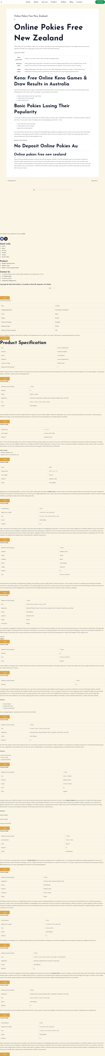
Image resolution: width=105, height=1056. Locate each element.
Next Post (95, 180)
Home (28, 2)
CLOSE (5, 298)
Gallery (63, 2)
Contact (79, 2)
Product (54, 2)
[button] (54, 2)
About (36, 2)
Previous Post (11, 180)
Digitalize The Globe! (44, 284)
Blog (71, 2)
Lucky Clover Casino (19, 52)
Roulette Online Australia (20, 140)
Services (45, 2)
